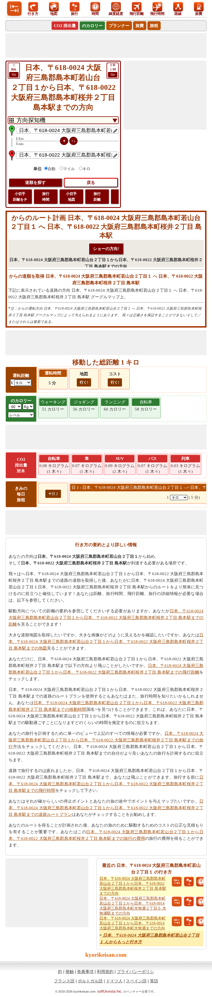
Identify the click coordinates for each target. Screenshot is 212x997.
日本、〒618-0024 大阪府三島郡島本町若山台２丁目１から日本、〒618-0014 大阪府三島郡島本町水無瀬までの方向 (132, 923)
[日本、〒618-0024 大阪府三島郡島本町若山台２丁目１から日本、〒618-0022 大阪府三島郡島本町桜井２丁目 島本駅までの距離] (176, 881)
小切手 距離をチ (20, 197)
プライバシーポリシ (135, 971)
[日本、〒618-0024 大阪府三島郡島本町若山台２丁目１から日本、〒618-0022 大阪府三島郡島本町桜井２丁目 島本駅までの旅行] (188, 881)
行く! (84, 382)
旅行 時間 (45, 197)
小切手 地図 (71, 197)
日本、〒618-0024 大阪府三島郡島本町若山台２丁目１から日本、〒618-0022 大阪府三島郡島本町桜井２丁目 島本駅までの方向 (132, 886)
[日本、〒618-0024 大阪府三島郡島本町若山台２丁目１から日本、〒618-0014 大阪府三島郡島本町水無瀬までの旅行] (188, 921)
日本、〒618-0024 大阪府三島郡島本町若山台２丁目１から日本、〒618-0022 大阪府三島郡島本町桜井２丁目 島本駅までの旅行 (106, 740)
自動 (51, 169)
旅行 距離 (97, 197)
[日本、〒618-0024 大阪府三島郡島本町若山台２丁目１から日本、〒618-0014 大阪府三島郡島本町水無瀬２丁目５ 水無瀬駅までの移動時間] (200, 901)
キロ (86, 169)
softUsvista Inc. (110, 991)
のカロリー (92, 25)
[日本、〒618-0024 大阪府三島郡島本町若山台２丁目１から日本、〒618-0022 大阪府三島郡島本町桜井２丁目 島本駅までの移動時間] (200, 881)
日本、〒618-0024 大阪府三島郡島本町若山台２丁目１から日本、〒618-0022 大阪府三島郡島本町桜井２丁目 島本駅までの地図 (106, 641)
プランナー (119, 25)
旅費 (140, 25)
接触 (69, 971)
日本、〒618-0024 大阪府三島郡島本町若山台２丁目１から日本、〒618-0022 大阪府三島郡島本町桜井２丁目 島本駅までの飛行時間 (106, 784)
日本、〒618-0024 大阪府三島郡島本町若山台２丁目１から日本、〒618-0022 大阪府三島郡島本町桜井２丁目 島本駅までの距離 (106, 617)
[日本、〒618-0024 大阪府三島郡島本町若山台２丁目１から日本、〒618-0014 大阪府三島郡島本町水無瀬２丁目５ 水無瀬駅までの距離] (176, 901)
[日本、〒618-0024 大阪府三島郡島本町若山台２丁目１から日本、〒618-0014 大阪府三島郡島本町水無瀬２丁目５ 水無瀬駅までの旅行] (188, 901)
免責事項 (85, 971)
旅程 (154, 25)
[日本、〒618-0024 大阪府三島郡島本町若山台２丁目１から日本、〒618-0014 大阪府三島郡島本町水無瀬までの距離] (176, 921)
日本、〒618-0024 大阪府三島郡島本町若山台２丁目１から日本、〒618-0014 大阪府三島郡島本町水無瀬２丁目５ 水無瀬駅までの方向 (132, 905)
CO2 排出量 (65, 25)
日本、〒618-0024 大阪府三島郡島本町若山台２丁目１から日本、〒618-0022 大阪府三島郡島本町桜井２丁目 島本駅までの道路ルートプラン (106, 808)
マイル (69, 169)
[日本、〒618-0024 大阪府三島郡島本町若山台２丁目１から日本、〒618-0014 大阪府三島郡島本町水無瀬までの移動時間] (200, 921)
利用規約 (105, 971)
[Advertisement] (106, 45)
